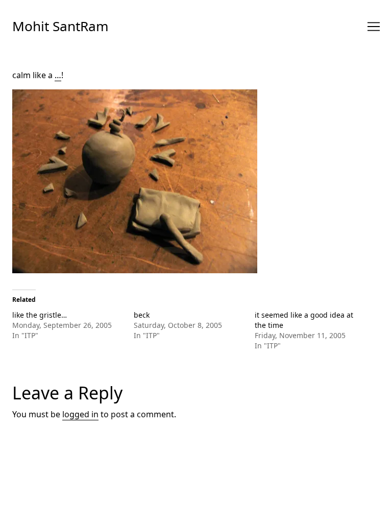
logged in (80, 414)
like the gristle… (39, 315)
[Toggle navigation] (374, 26)
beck (142, 315)
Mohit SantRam (60, 26)
